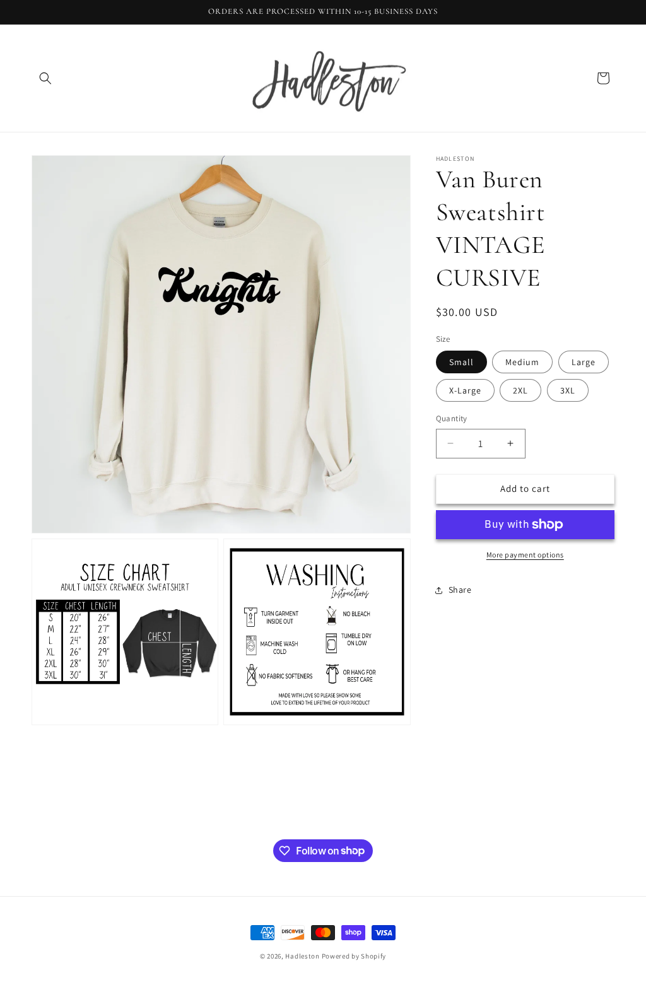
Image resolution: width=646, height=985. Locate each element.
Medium (522, 362)
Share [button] (460, 589)
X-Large (465, 390)
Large (584, 362)
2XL (520, 390)
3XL (567, 390)
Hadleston (302, 956)
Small (461, 362)
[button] (45, 78)
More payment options (525, 554)
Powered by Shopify (354, 956)
